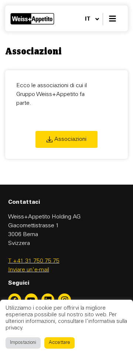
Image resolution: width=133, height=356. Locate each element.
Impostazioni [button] (23, 343)
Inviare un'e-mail (28, 270)
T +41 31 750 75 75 (33, 261)
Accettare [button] (59, 343)
